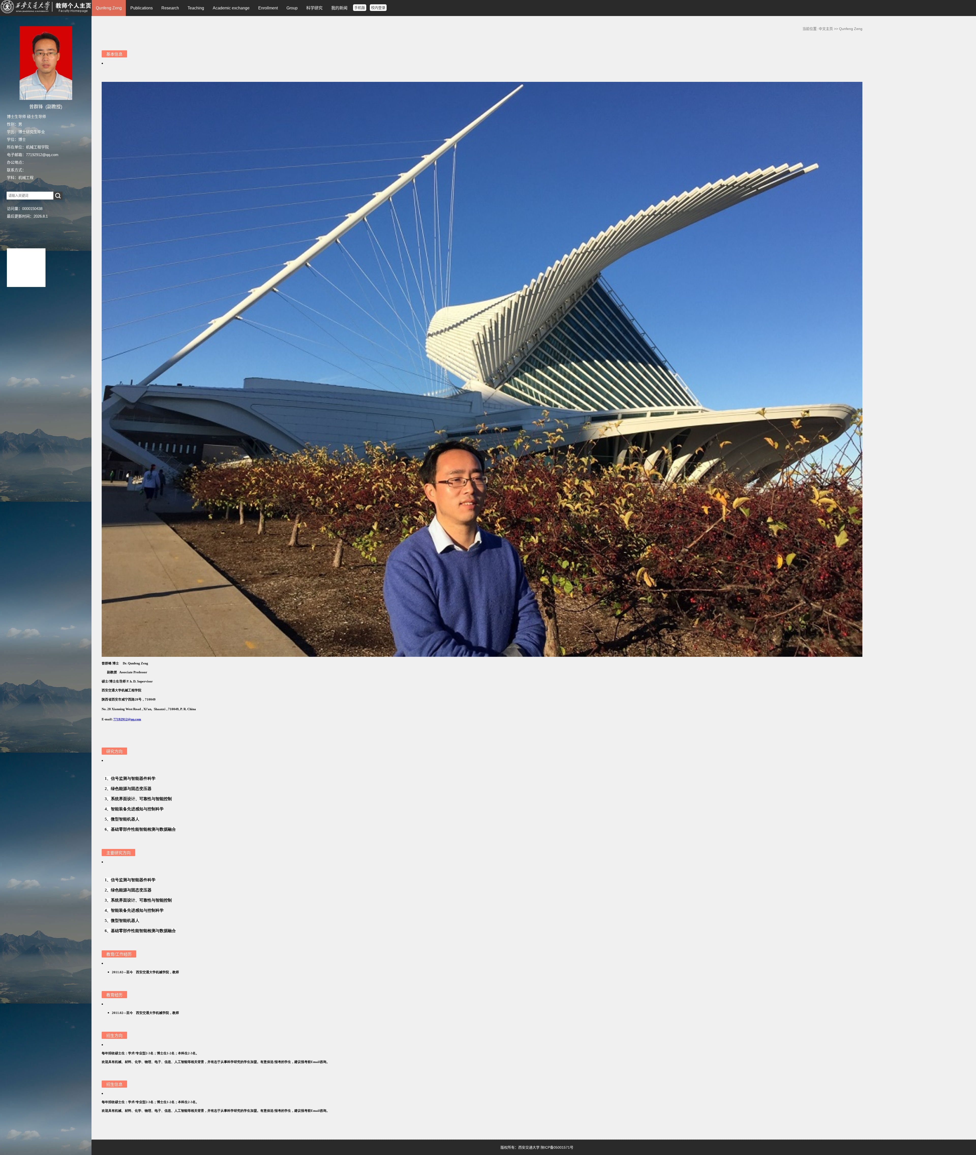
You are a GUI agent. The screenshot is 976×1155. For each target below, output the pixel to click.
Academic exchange (231, 8)
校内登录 (378, 8)
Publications (141, 8)
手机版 (359, 8)
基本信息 (114, 54)
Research (170, 8)
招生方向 (114, 1036)
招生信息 (114, 1084)
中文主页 (826, 29)
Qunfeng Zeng (109, 8)
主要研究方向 (118, 853)
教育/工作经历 (119, 954)
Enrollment (268, 8)
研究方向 (114, 751)
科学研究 (314, 8)
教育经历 (114, 995)
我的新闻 (339, 8)
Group (292, 8)
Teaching (196, 8)
